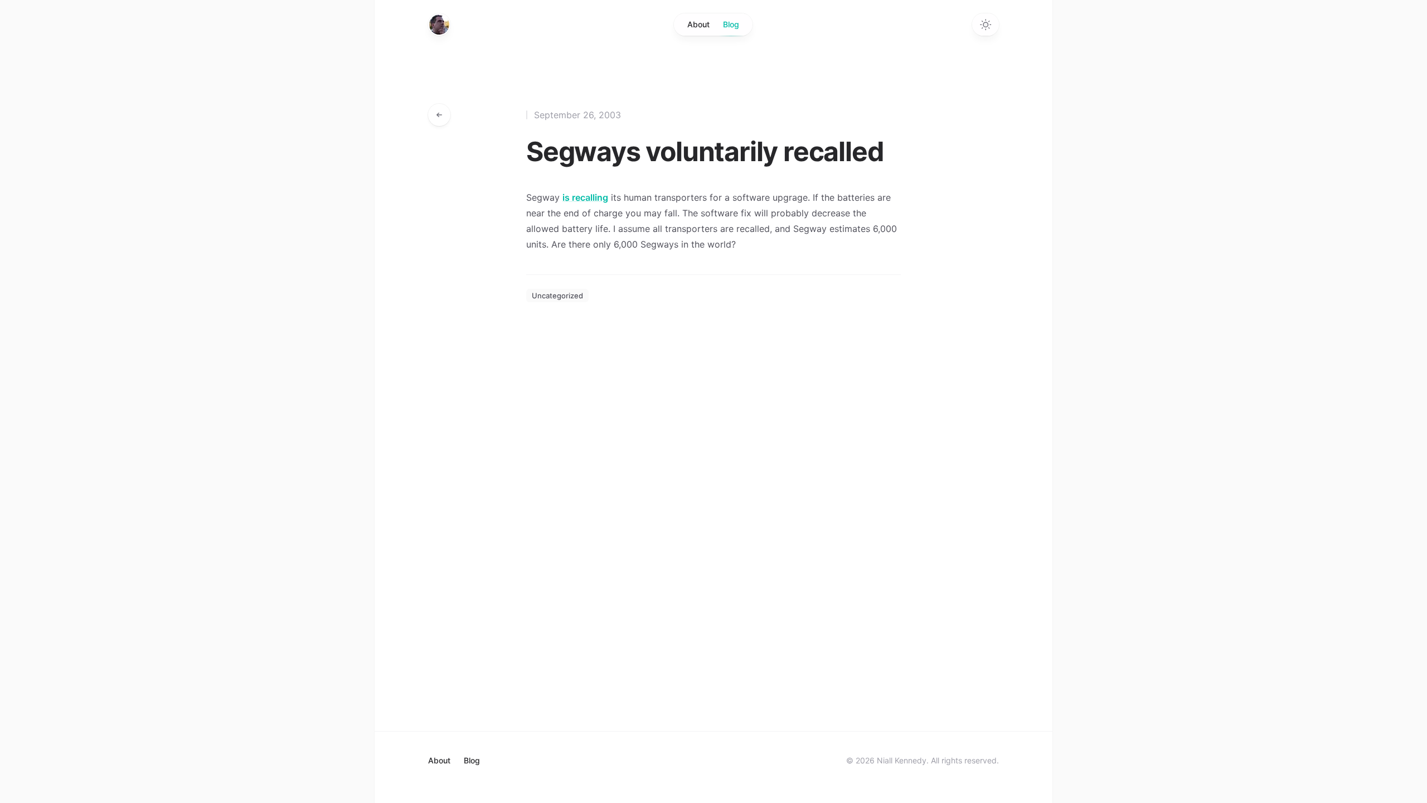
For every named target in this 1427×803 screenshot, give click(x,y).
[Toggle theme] (985, 24)
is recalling (585, 197)
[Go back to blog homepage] (439, 115)
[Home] (439, 24)
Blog (731, 24)
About (698, 24)
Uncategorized (557, 295)
